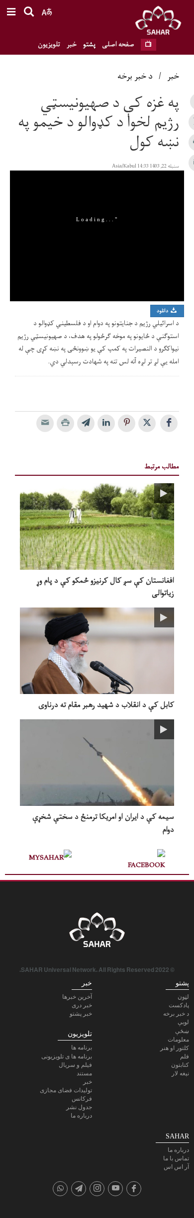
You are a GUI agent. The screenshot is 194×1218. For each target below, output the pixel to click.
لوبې (183, 1022)
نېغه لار (180, 1073)
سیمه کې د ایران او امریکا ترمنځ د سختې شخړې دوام (103, 823)
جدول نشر (79, 1107)
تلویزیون (49, 44)
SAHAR (161, 22)
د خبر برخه (135, 77)
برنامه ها (81, 1047)
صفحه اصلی (118, 44)
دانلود (163, 311)
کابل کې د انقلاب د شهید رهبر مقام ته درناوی (106, 705)
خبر (72, 44)
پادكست (179, 1005)
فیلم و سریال (75, 1064)
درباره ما (81, 1115)
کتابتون (180, 1064)
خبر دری (82, 1005)
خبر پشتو (81, 1013)
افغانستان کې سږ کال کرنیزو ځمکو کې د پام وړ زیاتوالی (105, 587)
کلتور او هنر (174, 1047)
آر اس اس (176, 1166)
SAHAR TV (97, 932)
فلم (184, 1056)
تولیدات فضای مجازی (66, 1090)
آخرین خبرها (77, 996)
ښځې (182, 1031)
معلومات (178, 1039)
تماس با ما (176, 1158)
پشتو (89, 44)
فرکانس (82, 1098)
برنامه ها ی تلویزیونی (66, 1056)
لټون (183, 996)
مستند (84, 1073)
